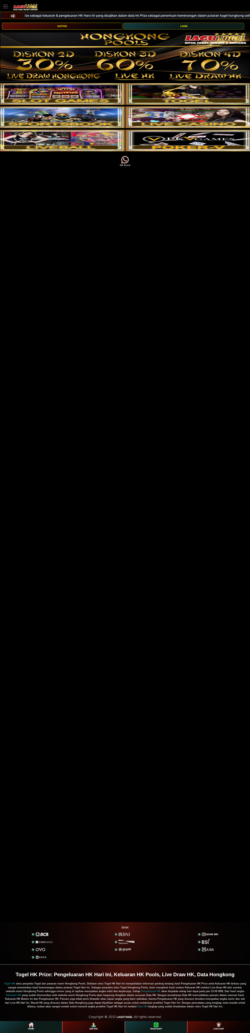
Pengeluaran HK (151, 991)
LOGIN (184, 26)
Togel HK (9, 983)
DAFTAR (62, 26)
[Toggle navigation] (5, 6)
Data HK (142, 1006)
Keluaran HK (13, 995)
